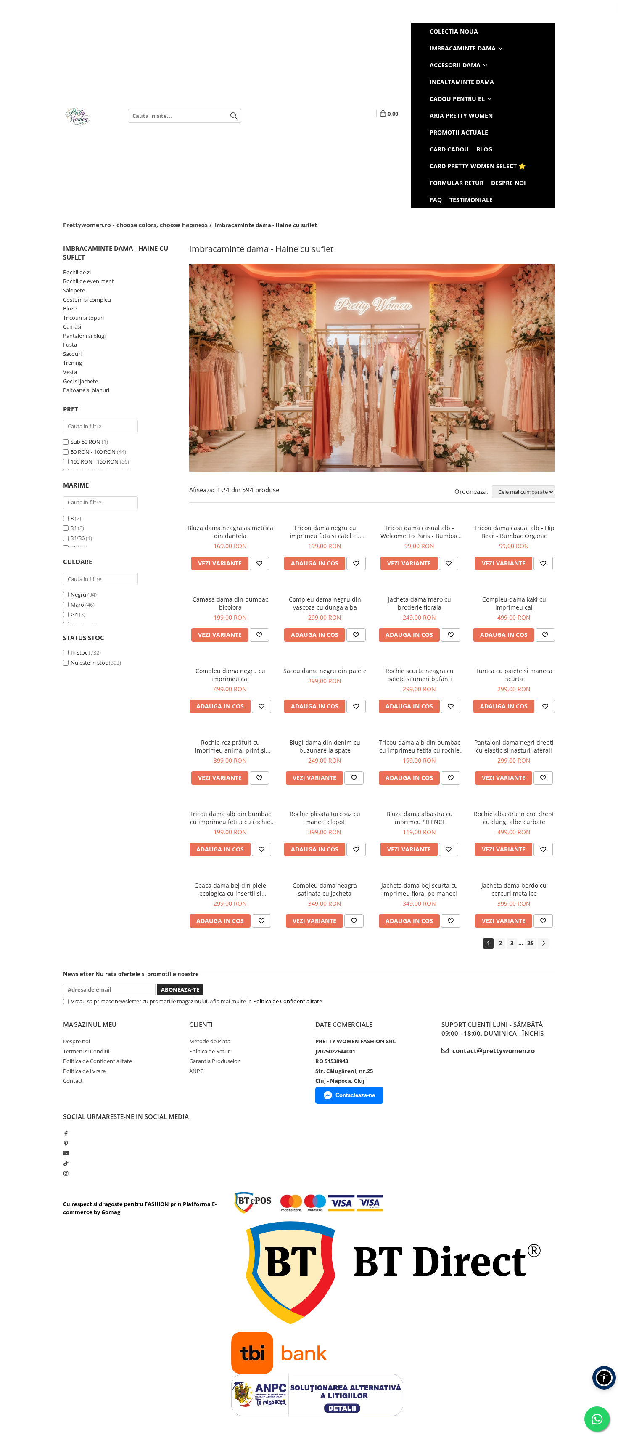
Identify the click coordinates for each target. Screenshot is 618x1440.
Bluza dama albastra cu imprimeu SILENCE (419, 818)
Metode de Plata (209, 1041)
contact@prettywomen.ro (493, 1050)
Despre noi (508, 183)
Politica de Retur (209, 1051)
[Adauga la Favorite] (259, 563)
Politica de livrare (84, 1071)
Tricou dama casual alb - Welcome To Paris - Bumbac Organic (419, 532)
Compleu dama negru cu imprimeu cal (230, 675)
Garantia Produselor (214, 1061)
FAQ (436, 200)
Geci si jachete (80, 381)
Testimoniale (471, 200)
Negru (78, 594)
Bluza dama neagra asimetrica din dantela (230, 532)
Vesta (70, 372)
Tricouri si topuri (83, 317)
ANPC (196, 1071)
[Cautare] (233, 116)
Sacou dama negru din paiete (325, 671)
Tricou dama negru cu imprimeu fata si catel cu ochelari (325, 532)
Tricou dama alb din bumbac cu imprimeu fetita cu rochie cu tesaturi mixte (230, 818)
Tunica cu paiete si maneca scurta (513, 675)
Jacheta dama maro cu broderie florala (419, 603)
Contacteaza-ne (355, 1095)
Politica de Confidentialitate (287, 1001)
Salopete (74, 290)
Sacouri (72, 354)
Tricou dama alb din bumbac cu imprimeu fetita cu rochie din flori (419, 746)
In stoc (79, 652)
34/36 (78, 538)
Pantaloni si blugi (84, 335)
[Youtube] (66, 1153)
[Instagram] (66, 1173)
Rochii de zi (77, 272)
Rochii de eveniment (88, 281)
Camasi (72, 326)
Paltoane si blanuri (86, 390)
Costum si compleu (87, 299)
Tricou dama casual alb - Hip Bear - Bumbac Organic (514, 532)
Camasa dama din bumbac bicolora (230, 603)
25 (530, 943)
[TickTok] (66, 1163)
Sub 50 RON (85, 442)
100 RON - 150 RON (95, 461)
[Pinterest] (66, 1143)
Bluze (70, 308)
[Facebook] (66, 1133)
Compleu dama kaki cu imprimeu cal (514, 603)
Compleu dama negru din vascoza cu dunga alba (325, 603)
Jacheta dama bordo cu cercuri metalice (514, 889)
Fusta (70, 344)
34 (74, 528)
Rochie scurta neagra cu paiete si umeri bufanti (420, 675)
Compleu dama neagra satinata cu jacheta (325, 889)
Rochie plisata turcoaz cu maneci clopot (325, 818)
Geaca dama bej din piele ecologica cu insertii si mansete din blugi (230, 889)
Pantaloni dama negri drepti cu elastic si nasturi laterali (514, 746)
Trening (72, 362)
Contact (73, 1081)
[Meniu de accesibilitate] (604, 1378)
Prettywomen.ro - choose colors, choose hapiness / (138, 225)
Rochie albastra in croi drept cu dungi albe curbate (514, 818)
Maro (77, 604)
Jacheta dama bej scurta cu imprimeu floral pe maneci (419, 889)
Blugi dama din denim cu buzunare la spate (324, 746)
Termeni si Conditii (86, 1051)
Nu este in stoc (89, 662)
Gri (74, 614)
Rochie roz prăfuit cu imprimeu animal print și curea (230, 746)
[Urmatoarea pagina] (543, 943)
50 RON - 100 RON (93, 452)
